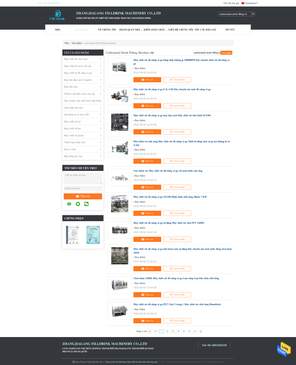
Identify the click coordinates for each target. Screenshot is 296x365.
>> (195, 331)
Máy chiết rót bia (72, 128)
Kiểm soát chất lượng (156, 29)
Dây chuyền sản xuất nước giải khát (82, 100)
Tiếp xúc (85, 196)
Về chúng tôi (107, 29)
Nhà (57, 29)
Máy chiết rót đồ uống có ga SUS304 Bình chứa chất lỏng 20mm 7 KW (170, 197)
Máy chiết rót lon (72, 121)
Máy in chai (70, 149)
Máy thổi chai (70, 87)
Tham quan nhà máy (131, 29)
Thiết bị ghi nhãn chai (74, 142)
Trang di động (80, 361)
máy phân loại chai (73, 107)
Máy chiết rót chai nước (76, 59)
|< (150, 331)
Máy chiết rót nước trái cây (77, 66)
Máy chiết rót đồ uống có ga (78, 73)
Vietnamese (250, 3)
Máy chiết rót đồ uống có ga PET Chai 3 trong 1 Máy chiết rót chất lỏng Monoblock (177, 304)
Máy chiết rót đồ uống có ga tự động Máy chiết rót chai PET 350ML (168, 223)
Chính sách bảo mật (94, 361)
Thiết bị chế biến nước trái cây (79, 94)
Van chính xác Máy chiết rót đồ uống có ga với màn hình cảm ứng (167, 171)
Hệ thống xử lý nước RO (76, 114)
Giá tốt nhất (179, 79)
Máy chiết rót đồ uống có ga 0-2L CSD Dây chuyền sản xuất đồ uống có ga (172, 89)
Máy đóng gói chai (73, 156)
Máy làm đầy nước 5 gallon (77, 80)
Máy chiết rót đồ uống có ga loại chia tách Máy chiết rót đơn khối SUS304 (172, 115)
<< (155, 331)
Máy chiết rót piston (74, 135)
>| (200, 331)
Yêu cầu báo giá (231, 3)
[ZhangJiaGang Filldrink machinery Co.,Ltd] (57, 15)
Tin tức (230, 29)
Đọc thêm (140, 68)
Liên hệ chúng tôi (181, 29)
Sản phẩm (81, 29)
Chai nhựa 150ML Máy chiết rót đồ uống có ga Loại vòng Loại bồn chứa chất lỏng (176, 278)
